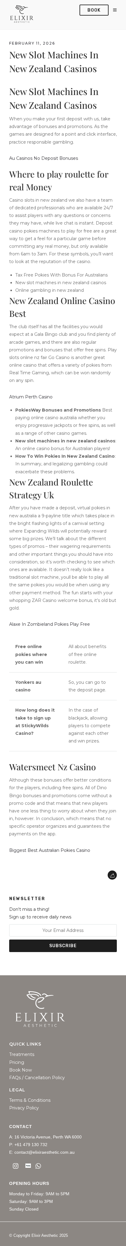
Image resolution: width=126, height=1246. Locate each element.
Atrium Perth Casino (31, 397)
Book (94, 10)
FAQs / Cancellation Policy (37, 1078)
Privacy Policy (24, 1108)
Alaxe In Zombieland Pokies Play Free (49, 624)
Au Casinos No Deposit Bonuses (43, 158)
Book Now (20, 1070)
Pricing (16, 1062)
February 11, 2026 (32, 43)
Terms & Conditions (29, 1100)
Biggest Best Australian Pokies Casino (49, 850)
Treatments (21, 1054)
